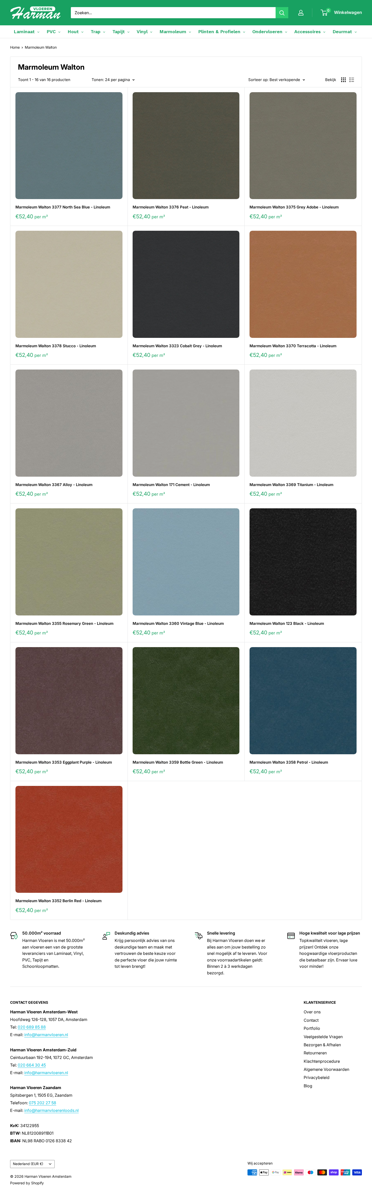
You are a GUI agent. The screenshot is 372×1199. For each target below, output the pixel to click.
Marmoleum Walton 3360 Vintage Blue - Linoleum (178, 623)
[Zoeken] (282, 12)
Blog (308, 1085)
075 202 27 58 (42, 1102)
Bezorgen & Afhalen (322, 1044)
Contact (311, 1020)
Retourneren (315, 1052)
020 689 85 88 (32, 1027)
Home (15, 47)
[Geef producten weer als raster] (343, 80)
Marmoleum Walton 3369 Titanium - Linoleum (291, 484)
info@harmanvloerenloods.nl (51, 1110)
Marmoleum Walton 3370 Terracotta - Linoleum (293, 345)
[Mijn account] (300, 12)
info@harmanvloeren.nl (46, 1034)
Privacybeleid (316, 1077)
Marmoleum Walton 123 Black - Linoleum (287, 623)
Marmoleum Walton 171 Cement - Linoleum (171, 484)
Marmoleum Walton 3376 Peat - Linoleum (171, 207)
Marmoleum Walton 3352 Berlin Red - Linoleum (58, 900)
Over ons (312, 1011)
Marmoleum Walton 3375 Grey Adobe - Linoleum (294, 207)
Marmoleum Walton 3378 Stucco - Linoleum (55, 345)
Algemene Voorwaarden (326, 1069)
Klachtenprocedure (322, 1061)
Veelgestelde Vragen (323, 1036)
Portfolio (312, 1028)
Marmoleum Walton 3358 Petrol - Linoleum (289, 762)
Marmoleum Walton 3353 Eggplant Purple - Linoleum (63, 762)
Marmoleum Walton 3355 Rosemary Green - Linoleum (64, 623)
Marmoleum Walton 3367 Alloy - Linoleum (53, 484)
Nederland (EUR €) (28, 1164)
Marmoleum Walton (41, 47)
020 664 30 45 (32, 1065)
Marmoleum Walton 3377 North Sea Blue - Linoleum (62, 207)
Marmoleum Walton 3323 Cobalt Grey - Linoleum (177, 345)
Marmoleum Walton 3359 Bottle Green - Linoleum (178, 762)
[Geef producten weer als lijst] (351, 80)
